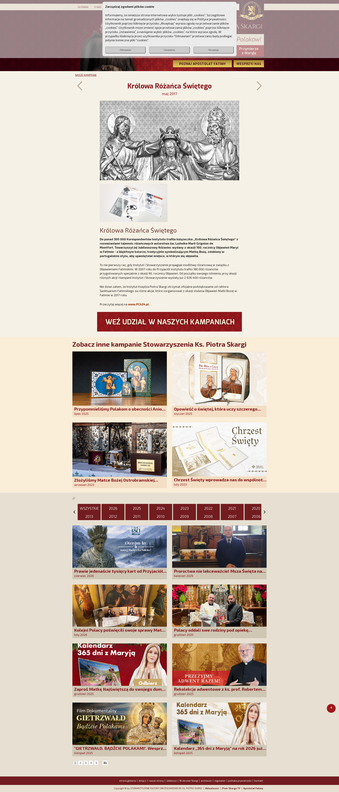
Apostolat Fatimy (253, 788)
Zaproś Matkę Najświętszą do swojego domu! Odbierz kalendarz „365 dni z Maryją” (120, 691)
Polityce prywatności (211, 19)
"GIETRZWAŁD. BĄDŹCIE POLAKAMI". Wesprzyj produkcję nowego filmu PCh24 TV (120, 751)
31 (105, 763)
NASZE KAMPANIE (86, 75)
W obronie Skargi (188, 780)
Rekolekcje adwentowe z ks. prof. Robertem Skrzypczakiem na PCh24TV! (218, 691)
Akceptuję (213, 50)
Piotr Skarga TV (231, 788)
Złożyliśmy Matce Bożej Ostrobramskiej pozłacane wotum (114, 482)
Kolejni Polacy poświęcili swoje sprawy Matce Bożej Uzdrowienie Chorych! (120, 632)
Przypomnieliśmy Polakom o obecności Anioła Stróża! (120, 411)
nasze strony (156, 780)
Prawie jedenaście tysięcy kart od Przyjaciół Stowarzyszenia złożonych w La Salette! (118, 573)
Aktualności (212, 788)
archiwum (206, 780)
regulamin (219, 780)
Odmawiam (125, 50)
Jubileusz (171, 780)
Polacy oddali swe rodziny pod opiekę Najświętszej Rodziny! (211, 632)
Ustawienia (169, 50)
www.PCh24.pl (138, 304)
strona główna (127, 780)
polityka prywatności (240, 780)
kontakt (258, 780)
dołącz (142, 780)
